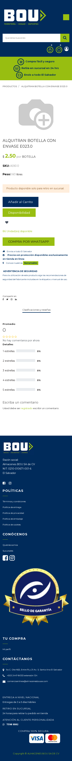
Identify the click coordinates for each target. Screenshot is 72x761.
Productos (10, 86)
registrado (27, 408)
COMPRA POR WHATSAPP (28, 241)
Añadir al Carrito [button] (20, 202)
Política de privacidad (13, 513)
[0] (49, 50)
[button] (6, 222)
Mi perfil (7, 649)
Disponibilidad (19, 212)
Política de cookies (12, 524)
